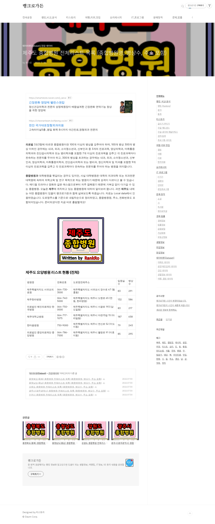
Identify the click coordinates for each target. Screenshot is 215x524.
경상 (177, 358)
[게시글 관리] (39, 357)
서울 (168, 350)
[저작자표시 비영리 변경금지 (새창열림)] (60, 357)
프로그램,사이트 (165, 140)
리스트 (165, 346)
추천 (158, 346)
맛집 (185, 354)
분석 (159, 109)
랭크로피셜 (162, 211)
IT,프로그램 (137, 17)
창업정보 (160, 252)
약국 (158, 362)
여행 (159, 153)
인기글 (169, 319)
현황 (158, 358)
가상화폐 (161, 232)
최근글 (159, 319)
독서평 (160, 206)
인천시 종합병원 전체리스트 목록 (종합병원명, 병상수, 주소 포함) (61, 394)
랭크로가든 (33, 6)
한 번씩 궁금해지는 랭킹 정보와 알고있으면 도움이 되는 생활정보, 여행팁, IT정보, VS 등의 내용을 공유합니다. (76, 466)
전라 (173, 350)
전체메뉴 (160, 96)
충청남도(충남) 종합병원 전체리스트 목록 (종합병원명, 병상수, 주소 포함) (65, 382)
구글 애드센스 (164, 127)
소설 (159, 198)
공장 (185, 342)
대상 (166, 354)
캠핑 (159, 149)
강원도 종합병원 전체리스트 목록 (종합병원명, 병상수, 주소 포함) (61, 386)
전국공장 (27, 17)
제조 (164, 342)
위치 (164, 362)
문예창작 (158, 17)
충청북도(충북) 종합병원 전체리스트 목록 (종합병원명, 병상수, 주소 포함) (65, 379)
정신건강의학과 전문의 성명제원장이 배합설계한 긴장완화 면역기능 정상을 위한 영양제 (70, 108)
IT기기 (160, 176)
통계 (159, 114)
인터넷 (160, 184)
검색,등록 (162, 135)
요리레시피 (116, 17)
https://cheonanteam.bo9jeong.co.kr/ (48, 120)
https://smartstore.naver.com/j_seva (47, 97)
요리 (171, 346)
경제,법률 (177, 17)
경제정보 (161, 220)
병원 (179, 350)
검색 (182, 6)
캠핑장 (170, 342)
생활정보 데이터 (165, 274)
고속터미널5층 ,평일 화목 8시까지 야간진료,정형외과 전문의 (63, 129)
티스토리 (71, 17)
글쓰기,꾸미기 (164, 123)
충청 (185, 346)
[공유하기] (35, 357)
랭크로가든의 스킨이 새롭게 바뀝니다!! (173, 305)
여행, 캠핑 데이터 (165, 278)
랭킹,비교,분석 (49, 17)
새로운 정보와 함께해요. (166, 309)
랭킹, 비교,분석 (163, 101)
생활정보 (160, 242)
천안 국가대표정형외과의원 (46, 125)
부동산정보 (162, 237)
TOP (189, 513)
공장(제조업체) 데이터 (167, 266)
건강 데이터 (53, 373)
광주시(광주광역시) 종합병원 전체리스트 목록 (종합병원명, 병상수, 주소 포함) (67, 390)
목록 (158, 342)
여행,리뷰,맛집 (93, 17)
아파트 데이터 (164, 262)
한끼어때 (161, 161)
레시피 (178, 342)
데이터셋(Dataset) (37, 373)
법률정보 (161, 224)
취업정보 (160, 247)
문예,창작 (160, 194)
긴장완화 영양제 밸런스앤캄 (47, 102)
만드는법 (160, 350)
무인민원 (177, 354)
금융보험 (161, 228)
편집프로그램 (163, 189)
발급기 (159, 354)
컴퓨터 (160, 180)
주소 (171, 358)
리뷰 (159, 157)
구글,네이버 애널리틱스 (168, 131)
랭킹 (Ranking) (164, 105)
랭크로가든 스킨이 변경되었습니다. (171, 300)
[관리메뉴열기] (209, 5)
